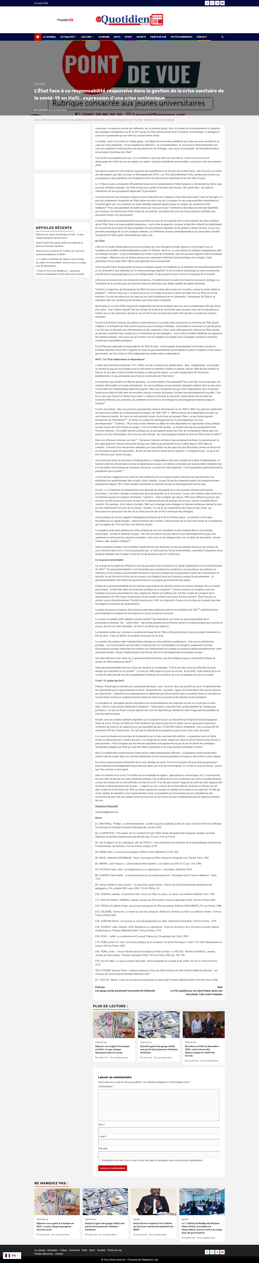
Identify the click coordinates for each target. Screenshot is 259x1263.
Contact (202, 37)
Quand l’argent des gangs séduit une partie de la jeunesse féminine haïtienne (158, 1049)
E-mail (102, 1136)
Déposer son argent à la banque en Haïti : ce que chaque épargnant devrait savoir (112, 1049)
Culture (86, 37)
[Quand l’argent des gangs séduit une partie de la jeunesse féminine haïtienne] (105, 1201)
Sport (128, 37)
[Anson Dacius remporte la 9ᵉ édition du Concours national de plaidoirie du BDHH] (153, 1201)
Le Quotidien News (59, 110)
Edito (117, 37)
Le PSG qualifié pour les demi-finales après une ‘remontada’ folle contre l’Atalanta (196, 991)
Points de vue (158, 37)
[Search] (222, 37)
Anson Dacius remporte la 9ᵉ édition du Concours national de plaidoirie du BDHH (153, 1226)
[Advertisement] (62, 147)
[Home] (37, 37)
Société (141, 37)
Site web (102, 1148)
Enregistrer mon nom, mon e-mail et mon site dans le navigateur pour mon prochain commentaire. (152, 1160)
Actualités (67, 37)
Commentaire (106, 1086)
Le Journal (49, 37)
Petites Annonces (181, 37)
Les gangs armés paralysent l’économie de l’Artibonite (125, 989)
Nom (101, 1124)
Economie (104, 37)
